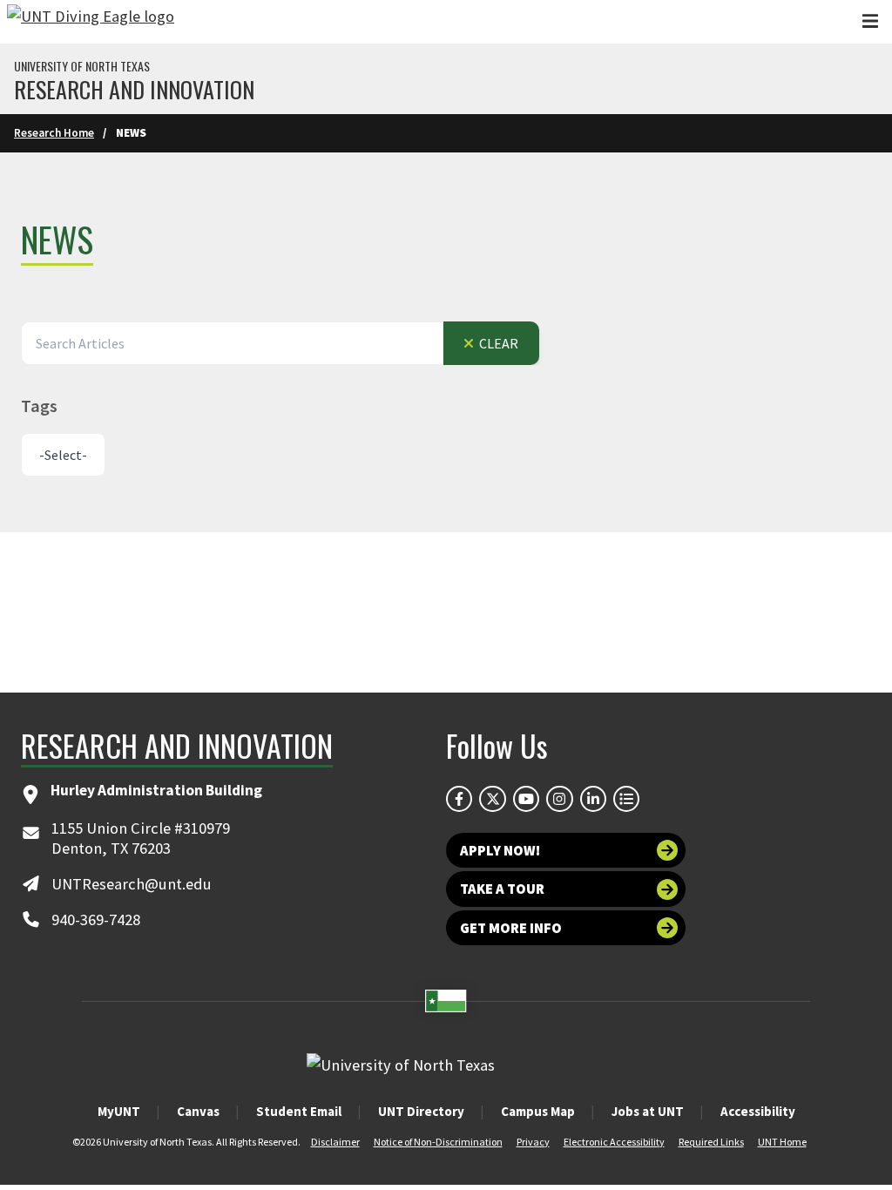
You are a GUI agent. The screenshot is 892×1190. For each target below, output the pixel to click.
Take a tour (502, 888)
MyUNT (119, 1111)
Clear (497, 343)
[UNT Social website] (626, 799)
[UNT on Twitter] (492, 799)
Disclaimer (335, 1141)
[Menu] (870, 21)
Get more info (511, 927)
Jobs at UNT (648, 1111)
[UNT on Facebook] (459, 799)
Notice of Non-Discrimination (438, 1141)
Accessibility (757, 1111)
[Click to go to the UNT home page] (90, 21)
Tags (39, 406)
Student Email (298, 1111)
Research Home (54, 132)
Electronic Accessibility (614, 1141)
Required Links (711, 1141)
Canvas (198, 1111)
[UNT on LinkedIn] (593, 799)
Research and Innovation (134, 89)
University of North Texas (82, 66)
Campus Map (538, 1111)
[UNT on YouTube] (526, 799)
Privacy (533, 1141)
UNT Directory (421, 1111)
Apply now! (500, 850)
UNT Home (782, 1141)
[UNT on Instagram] (559, 799)
